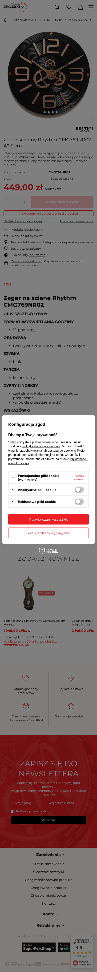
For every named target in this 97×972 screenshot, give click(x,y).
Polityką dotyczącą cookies (41, 446)
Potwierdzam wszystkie (48, 519)
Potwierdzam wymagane (48, 533)
